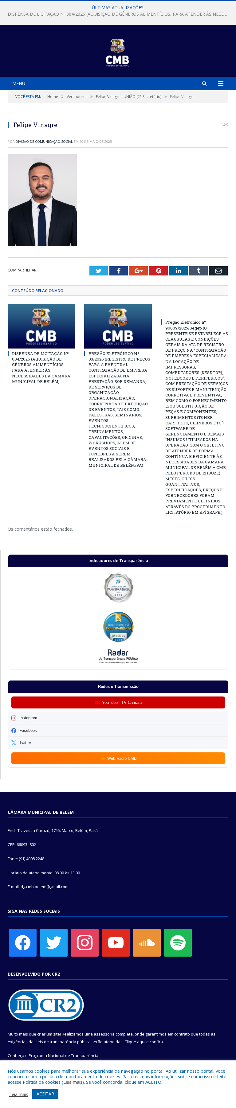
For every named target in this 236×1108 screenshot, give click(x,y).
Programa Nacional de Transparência (63, 1055)
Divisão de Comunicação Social (44, 141)
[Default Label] (116, 942)
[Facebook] (23, 942)
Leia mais (72, 1082)
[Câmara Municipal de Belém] (118, 52)
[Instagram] (85, 942)
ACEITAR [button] (45, 1094)
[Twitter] (54, 942)
